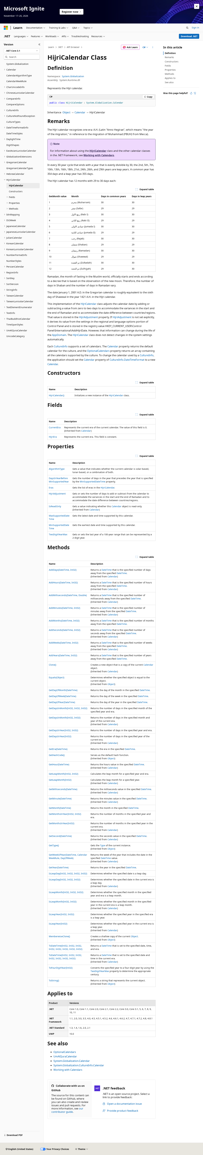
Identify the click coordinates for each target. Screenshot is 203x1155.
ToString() (54, 980)
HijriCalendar (97, 151)
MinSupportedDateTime (92, 481)
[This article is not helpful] (195, 93)
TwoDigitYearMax (58, 534)
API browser (73, 47)
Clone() (52, 664)
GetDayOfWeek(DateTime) (62, 696)
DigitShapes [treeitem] (12, 145)
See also (169, 82)
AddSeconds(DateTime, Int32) (64, 629)
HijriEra (53, 436)
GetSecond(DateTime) (60, 836)
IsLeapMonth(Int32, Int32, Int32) (66, 892)
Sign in (195, 27)
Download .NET (189, 36)
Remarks (169, 57)
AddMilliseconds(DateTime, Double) (68, 595)
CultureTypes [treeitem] (13, 121)
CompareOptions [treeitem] (15, 104)
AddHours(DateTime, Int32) (63, 582)
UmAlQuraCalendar (65, 1056)
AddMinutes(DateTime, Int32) (64, 607)
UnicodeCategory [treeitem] (15, 336)
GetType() (54, 845)
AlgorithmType (57, 468)
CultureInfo (61, 346)
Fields (168, 65)
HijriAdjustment (88, 317)
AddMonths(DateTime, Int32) (64, 620)
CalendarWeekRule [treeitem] (16, 81)
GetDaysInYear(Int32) (60, 736)
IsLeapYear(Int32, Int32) (61, 914)
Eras (51, 487)
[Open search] (187, 28)
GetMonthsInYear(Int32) (61, 823)
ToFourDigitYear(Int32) (60, 967)
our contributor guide (67, 1110)
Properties (170, 69)
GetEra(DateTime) (58, 749)
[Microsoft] (6, 28)
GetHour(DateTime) (59, 764)
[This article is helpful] (191, 93)
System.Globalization (73, 76)
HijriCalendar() (56, 395)
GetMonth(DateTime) (60, 807)
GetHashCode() (57, 755)
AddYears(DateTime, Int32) (63, 655)
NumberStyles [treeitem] (13, 260)
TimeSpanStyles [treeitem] (14, 324)
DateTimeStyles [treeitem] (14, 133)
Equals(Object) (56, 677)
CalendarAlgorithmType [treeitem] (19, 75)
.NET (60, 47)
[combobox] (22, 50)
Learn (51, 47)
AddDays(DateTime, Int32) (62, 569)
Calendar (80, 112)
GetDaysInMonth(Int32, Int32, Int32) (68, 708)
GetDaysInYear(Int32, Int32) (63, 730)
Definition (170, 53)
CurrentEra (55, 427)
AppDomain (59, 335)
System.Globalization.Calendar (71, 1061)
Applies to (170, 78)
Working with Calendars (98, 155)
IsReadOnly (55, 506)
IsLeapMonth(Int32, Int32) (62, 901)
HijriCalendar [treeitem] (16, 185)
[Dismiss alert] (196, 6)
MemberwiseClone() (59, 936)
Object (66, 112)
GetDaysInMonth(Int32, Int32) (64, 717)
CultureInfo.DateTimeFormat (127, 359)
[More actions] (153, 47)
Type (102, 845)
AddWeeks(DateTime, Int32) (63, 642)
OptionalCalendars (98, 351)
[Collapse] (39, 44)
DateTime (107, 569)
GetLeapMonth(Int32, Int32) (63, 773)
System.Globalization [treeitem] (17, 63)
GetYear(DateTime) (59, 867)
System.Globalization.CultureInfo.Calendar (78, 1065)
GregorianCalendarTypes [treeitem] (19, 168)
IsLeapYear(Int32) (58, 923)
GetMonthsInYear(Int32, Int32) (65, 813)
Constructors (171, 61)
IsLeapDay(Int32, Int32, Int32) (64, 879)
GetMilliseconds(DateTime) (63, 789)
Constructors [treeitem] (16, 191)
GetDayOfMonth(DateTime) (63, 690)
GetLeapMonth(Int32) (60, 779)
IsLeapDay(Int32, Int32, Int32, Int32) (68, 873)
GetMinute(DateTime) (60, 798)
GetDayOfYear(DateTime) (62, 702)
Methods (169, 73)
